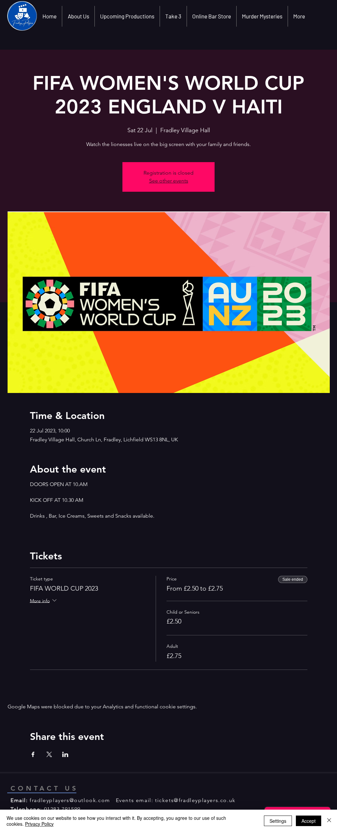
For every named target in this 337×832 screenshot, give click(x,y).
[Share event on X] (49, 754)
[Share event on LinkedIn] (65, 754)
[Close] (329, 821)
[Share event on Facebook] (33, 754)
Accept (308, 821)
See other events (168, 181)
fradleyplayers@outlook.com (70, 800)
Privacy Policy (39, 823)
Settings (278, 821)
